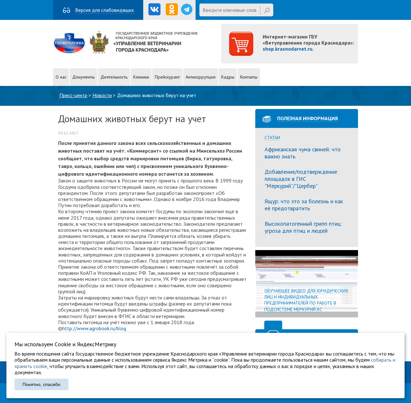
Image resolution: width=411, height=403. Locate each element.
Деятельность (114, 77)
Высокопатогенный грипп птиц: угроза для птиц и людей (303, 227)
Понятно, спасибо (41, 384)
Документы (83, 77)
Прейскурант (167, 77)
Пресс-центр (73, 95)
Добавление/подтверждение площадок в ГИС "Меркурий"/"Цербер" (301, 178)
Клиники (141, 77)
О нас (61, 77)
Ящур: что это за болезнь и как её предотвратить (304, 204)
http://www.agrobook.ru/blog (94, 328)
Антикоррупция (200, 77)
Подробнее (306, 283)
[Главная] (125, 52)
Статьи (272, 137)
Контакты (249, 77)
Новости (102, 95)
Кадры (227, 77)
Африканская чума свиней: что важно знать (303, 153)
